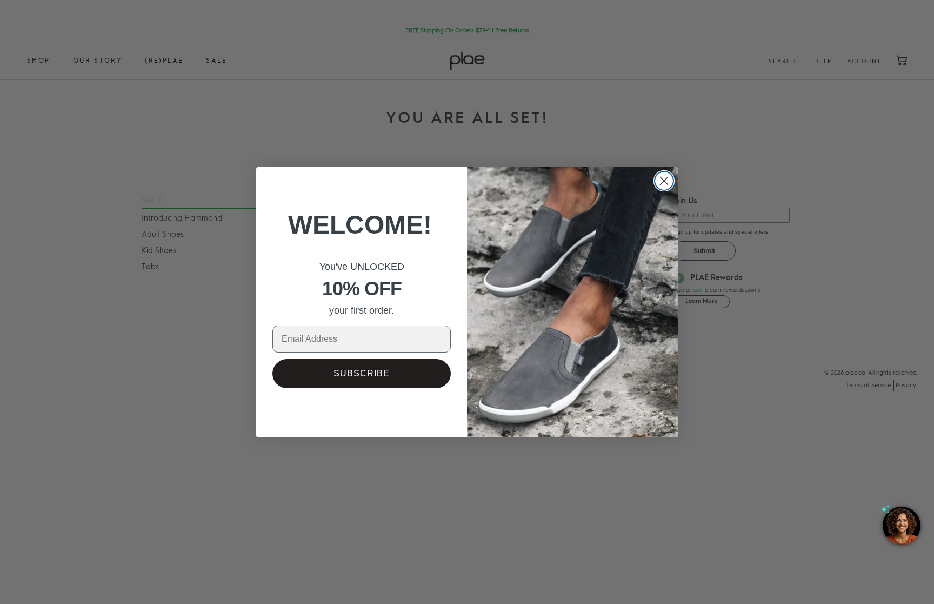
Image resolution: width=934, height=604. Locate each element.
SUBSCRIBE (361, 373)
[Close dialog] (664, 180)
